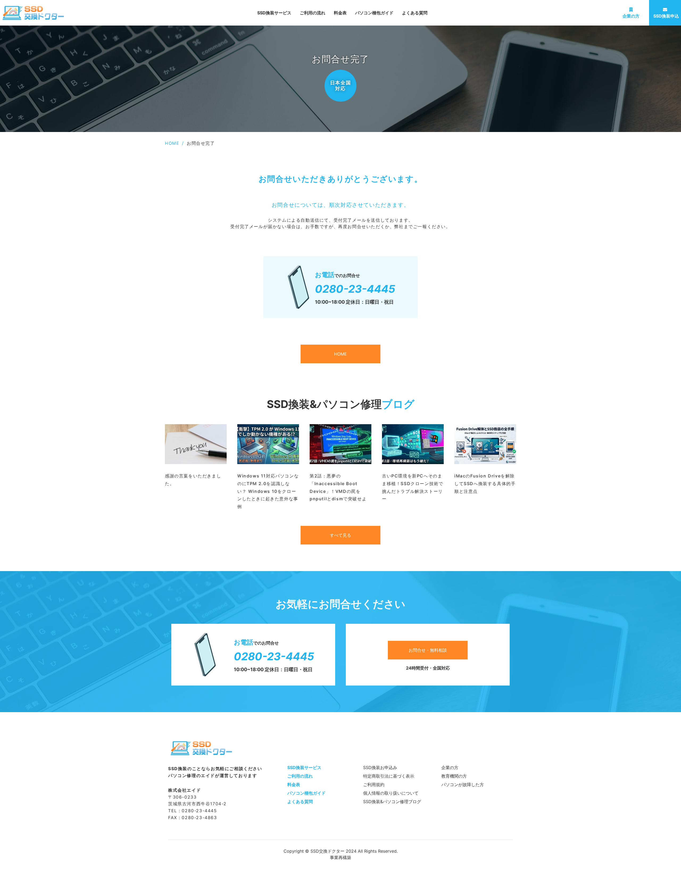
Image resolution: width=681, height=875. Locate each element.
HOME (172, 143)
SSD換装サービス (274, 12)
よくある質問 (414, 12)
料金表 (340, 12)
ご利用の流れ (312, 12)
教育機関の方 (454, 776)
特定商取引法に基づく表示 (388, 776)
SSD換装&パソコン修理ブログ (392, 801)
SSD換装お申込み (380, 767)
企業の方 (631, 16)
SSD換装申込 (666, 16)
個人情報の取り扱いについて (390, 793)
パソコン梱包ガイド (374, 12)
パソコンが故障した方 (462, 784)
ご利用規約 (373, 784)
